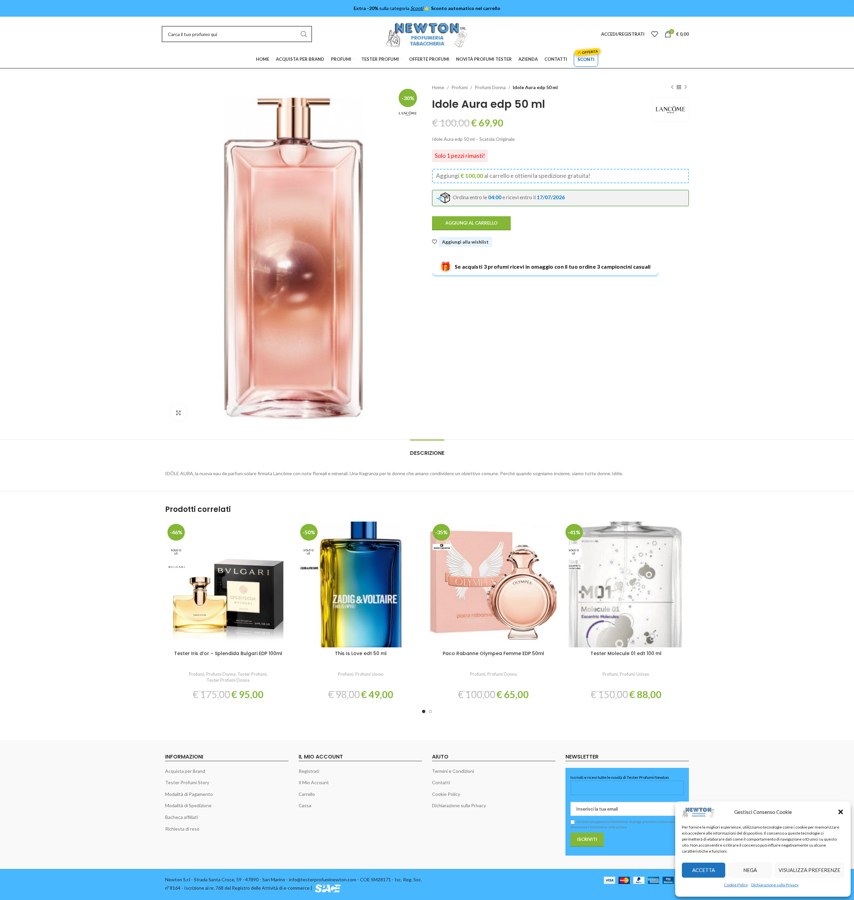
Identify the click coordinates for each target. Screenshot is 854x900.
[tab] (427, 449)
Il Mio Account (314, 782)
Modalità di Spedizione (188, 805)
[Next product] (685, 87)
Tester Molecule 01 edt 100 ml (626, 653)
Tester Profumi (252, 674)
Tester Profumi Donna (228, 680)
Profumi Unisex (634, 674)
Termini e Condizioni (453, 771)
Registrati (309, 771)
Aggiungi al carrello (471, 223)
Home (438, 87)
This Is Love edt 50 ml (361, 653)
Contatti (441, 782)
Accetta (703, 870)
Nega (750, 870)
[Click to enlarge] (178, 412)
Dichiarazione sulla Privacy (775, 884)
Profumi (459, 87)
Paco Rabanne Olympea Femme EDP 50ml (493, 653)
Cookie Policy (736, 884)
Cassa (305, 805)
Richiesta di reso (182, 829)
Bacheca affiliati (181, 817)
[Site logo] (427, 33)
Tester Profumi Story (187, 782)
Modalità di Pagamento (189, 794)
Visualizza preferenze (809, 870)
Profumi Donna (490, 87)
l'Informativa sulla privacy (607, 827)
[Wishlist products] (654, 34)
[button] (840, 812)
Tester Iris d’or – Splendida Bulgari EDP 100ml (228, 653)
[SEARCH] (304, 34)
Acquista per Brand (185, 771)
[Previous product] (672, 87)
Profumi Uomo (369, 674)
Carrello (307, 794)
